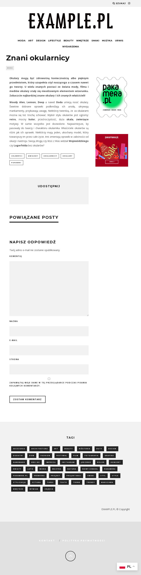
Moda (21, 40)
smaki (90, 475)
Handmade (19, 462)
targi (50, 482)
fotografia (92, 455)
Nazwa (13, 321)
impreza (51, 462)
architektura (39, 449)
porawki (16, 162)
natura (71, 469)
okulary (67, 156)
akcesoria (19, 449)
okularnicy (50, 156)
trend (76, 482)
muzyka (56, 469)
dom (31, 455)
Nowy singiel (90, 469)
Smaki (95, 40)
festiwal (61, 455)
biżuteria (84, 449)
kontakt (47, 540)
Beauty (68, 40)
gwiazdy (33, 156)
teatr (63, 482)
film (75, 455)
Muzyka (107, 40)
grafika (109, 455)
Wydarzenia (70, 46)
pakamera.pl (20, 475)
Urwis (119, 40)
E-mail (13, 340)
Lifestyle (54, 40)
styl (103, 475)
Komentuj (15, 256)
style (115, 475)
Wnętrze (82, 40)
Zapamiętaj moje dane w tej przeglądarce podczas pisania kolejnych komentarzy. (48, 384)
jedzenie (86, 462)
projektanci (74, 475)
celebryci (17, 156)
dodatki (18, 455)
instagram (68, 462)
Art (30, 40)
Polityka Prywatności (83, 540)
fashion (45, 455)
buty (99, 449)
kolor (101, 462)
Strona (14, 359)
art (56, 449)
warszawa (107, 482)
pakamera (110, 469)
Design (40, 40)
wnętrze (18, 489)
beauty (68, 449)
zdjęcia (49, 489)
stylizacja (19, 482)
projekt (55, 475)
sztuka (36, 482)
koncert (116, 462)
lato (30, 469)
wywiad (34, 489)
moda (43, 469)
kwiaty (17, 469)
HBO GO (35, 462)
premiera (39, 475)
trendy (90, 482)
